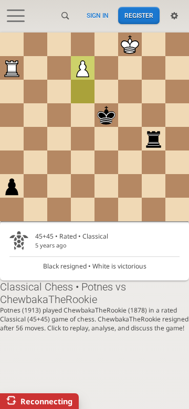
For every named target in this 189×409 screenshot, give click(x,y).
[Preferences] (174, 15)
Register (138, 15)
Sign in (98, 15)
